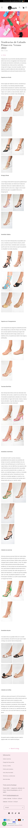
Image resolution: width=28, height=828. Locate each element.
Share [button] (4, 55)
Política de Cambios (8, 769)
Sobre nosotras (7, 758)
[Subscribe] (22, 807)
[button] (2, 7)
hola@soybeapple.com (12, 795)
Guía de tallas (6, 779)
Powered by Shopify (18, 825)
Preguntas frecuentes (8, 762)
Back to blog (15, 748)
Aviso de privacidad (8, 772)
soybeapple (11, 825)
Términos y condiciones (9, 775)
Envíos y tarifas (7, 765)
